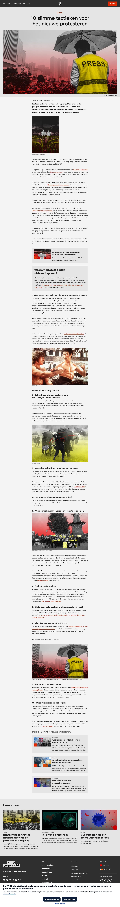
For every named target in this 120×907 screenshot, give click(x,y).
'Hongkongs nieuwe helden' (42, 211)
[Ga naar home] (60, 3)
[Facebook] (19, 880)
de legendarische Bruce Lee (74, 334)
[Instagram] (7, 880)
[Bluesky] (10, 880)
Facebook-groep (43, 580)
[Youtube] (4, 880)
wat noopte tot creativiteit (51, 601)
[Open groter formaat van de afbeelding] (45, 134)
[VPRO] (106, 881)
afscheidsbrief (48, 726)
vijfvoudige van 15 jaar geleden (58, 185)
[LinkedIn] (16, 880)
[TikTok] (13, 880)
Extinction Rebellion (80, 170)
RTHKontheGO (79, 487)
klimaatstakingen (56, 172)
